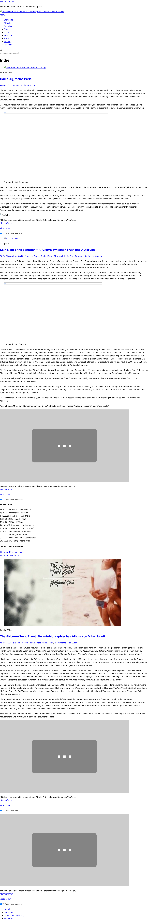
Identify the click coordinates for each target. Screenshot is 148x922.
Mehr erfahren (6, 223)
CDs (6, 29)
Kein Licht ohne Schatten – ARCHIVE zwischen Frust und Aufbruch (47, 249)
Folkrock (16, 643)
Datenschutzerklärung (14, 915)
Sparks (98, 256)
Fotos (6, 38)
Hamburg (16, 85)
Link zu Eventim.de (10, 555)
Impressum (9, 912)
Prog (72, 256)
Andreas (4, 85)
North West (32, 85)
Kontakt (7, 909)
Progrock (79, 256)
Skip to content (7, 1)
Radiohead (89, 256)
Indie (23, 85)
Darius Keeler (47, 256)
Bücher (7, 41)
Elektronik (58, 256)
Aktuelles (8, 23)
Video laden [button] (5, 228)
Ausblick (8, 26)
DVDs (6, 32)
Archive (13, 256)
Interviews (8, 45)
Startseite (8, 20)
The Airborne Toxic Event (65, 643)
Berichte (8, 35)
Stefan (3, 256)
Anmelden (8, 918)
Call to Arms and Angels (29, 256)
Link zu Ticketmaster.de (13, 552)
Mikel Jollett (47, 643)
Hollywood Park (28, 643)
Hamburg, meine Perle (16, 79)
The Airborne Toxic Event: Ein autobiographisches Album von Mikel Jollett (52, 636)
